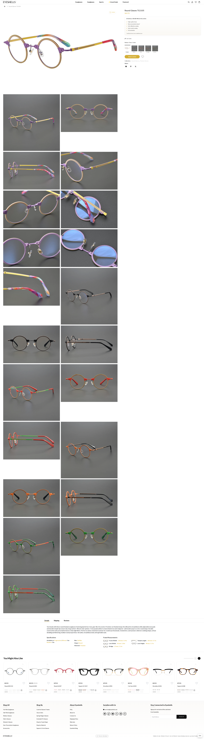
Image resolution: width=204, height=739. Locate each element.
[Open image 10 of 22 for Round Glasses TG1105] (31, 287)
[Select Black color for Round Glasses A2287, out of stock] (63, 690)
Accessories (6, 728)
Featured (126, 2)
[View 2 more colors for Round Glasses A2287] (71, 690)
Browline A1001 (157, 686)
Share (126, 63)
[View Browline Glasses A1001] (163, 671)
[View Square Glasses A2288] (187, 671)
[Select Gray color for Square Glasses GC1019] (92, 690)
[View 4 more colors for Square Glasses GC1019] (95, 690)
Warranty (72, 722)
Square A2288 (181, 686)
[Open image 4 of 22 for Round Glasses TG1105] (31, 171)
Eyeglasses (78, 2)
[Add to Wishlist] (143, 57)
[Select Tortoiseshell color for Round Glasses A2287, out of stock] (59, 690)
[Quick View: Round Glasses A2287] (72, 664)
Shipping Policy (74, 719)
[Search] (188, 2)
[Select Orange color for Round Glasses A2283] (42, 690)
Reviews (66, 620)
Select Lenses (132, 56)
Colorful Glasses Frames (43, 709)
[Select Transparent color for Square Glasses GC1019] (88, 690)
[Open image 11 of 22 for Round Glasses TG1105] (89, 296)
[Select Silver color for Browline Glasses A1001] (158, 690)
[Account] (192, 2)
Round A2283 (33, 686)
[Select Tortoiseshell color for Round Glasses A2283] (34, 690)
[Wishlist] (195, 2)
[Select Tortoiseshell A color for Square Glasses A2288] (179, 690)
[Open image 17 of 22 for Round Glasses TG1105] (89, 450)
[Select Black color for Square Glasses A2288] (183, 690)
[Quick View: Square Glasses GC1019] (97, 664)
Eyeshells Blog (74, 728)
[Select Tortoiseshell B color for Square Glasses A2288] (187, 690)
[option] (15, 679)
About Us (72, 712)
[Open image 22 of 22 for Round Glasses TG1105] (31, 594)
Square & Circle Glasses (43, 728)
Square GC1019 (83, 686)
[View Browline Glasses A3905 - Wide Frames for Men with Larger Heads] (113, 671)
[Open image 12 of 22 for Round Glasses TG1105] (31, 344)
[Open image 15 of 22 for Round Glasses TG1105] (89, 383)
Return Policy (73, 725)
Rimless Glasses (7, 715)
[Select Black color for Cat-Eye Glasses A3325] (137, 690)
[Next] (199, 658)
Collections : (128, 61)
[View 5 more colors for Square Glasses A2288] (194, 690)
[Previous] (195, 658)
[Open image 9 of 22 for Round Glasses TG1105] (89, 248)
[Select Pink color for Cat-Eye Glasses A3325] (129, 690)
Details (46, 620)
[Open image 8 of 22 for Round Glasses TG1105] (31, 248)
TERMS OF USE (156, 736)
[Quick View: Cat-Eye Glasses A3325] (146, 664)
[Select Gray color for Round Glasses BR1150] (18, 690)
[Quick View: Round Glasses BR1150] (22, 664)
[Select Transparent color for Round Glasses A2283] (30, 690)
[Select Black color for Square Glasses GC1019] (80, 690)
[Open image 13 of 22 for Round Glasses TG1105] (89, 344)
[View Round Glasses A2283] (39, 671)
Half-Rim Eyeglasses (8, 712)
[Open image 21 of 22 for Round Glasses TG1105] (89, 537)
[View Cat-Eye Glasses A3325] (138, 671)
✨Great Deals (113, 2)
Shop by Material (41, 725)
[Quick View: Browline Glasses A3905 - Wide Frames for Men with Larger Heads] (121, 664)
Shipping (56, 620)
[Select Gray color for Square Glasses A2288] (191, 690)
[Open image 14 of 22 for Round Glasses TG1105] (31, 392)
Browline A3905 (107, 686)
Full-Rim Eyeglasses (8, 709)
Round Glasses (135, 61)
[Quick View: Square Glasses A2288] (195, 664)
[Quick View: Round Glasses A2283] (47, 664)
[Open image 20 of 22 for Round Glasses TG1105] (31, 546)
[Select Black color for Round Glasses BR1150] (6, 690)
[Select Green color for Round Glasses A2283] (38, 690)
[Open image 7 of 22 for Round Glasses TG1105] (89, 209)
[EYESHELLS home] (9, 2)
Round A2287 (57, 686)
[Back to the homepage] (5, 6)
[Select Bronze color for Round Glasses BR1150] (14, 690)
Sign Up (181, 716)
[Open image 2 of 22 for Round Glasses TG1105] (31, 122)
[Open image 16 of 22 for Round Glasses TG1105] (31, 440)
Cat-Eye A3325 (132, 686)
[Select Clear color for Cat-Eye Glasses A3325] (141, 690)
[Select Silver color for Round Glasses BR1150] (10, 690)
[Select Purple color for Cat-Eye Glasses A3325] (133, 690)
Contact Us (73, 715)
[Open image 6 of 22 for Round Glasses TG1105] (31, 209)
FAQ (71, 709)
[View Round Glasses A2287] (64, 671)
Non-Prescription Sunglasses (11, 725)
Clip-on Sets (40, 712)
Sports (101, 2)
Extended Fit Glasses (42, 719)
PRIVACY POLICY (165, 736)
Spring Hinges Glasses (42, 715)
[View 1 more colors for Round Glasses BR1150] (21, 690)
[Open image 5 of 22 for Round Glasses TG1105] (89, 171)
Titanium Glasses (144, 61)
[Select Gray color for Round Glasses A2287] (67, 690)
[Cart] (199, 2)
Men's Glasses (7, 719)
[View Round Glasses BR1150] (15, 671)
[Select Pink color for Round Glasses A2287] (55, 690)
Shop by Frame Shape (42, 722)
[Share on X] (135, 66)
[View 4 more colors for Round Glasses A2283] (46, 690)
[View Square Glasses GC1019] (89, 671)
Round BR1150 (9, 686)
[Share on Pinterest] (130, 66)
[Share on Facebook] (126, 66)
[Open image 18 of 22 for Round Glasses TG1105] (31, 498)
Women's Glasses (7, 722)
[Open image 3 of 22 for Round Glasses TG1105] (89, 113)
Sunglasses (90, 2)
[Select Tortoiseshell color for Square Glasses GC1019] (84, 690)
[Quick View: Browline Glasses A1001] (171, 664)
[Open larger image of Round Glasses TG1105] (60, 51)
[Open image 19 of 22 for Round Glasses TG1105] (89, 498)
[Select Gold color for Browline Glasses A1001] (154, 690)
